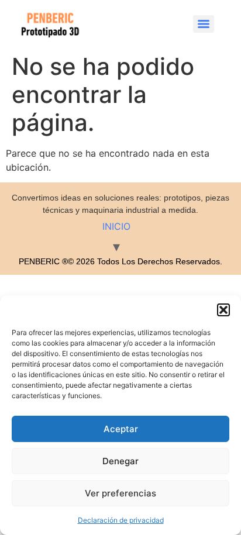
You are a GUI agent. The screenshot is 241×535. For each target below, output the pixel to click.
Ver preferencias (120, 493)
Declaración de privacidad (121, 520)
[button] (223, 310)
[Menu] (203, 24)
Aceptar (121, 428)
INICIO (116, 226)
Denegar (120, 461)
